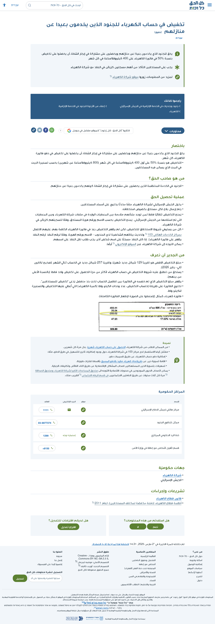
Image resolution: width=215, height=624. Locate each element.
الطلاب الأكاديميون (130, 584)
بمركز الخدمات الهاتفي (164, 234)
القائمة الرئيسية (148, 556)
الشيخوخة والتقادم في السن (142, 576)
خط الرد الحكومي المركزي (165, 435)
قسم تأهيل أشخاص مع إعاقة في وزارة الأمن (155, 448)
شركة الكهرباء (172, 475)
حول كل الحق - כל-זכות (190, 556)
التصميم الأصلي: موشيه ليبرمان (93, 562)
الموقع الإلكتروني (125, 244)
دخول (199, 580)
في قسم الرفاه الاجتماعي (95, 375)
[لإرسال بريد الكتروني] (69, 409)
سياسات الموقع (194, 568)
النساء (152, 580)
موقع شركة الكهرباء (125, 77)
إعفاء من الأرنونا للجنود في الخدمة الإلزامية (82, 106)
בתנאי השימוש (102, 608)
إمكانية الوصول (195, 564)
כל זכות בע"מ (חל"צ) (95, 602)
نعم (155, 526)
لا (138, 526)
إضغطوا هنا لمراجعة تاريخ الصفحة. (110, 544)
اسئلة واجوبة (196, 560)
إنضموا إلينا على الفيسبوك (49, 564)
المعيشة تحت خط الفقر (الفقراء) (140, 568)
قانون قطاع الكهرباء (168, 498)
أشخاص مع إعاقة (147, 564)
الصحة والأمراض (148, 572)
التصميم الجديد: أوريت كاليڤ (95, 566)
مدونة (59, 556)
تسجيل (20, 578)
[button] (209, 5)
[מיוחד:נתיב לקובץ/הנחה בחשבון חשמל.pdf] (141, 330)
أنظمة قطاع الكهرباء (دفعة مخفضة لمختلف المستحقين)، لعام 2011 (138, 503)
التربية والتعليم (148, 584)
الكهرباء (173, 111)
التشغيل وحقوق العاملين (144, 560)
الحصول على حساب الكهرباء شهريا (106, 347)
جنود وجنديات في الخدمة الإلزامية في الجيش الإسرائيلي (149, 106)
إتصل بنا (58, 560)
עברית (14, 5)
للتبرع (199, 576)
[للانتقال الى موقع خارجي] (83, 409)
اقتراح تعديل (68, 526)
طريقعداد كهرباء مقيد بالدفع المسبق (121, 361)
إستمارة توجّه (69, 435)
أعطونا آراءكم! (195, 572)
